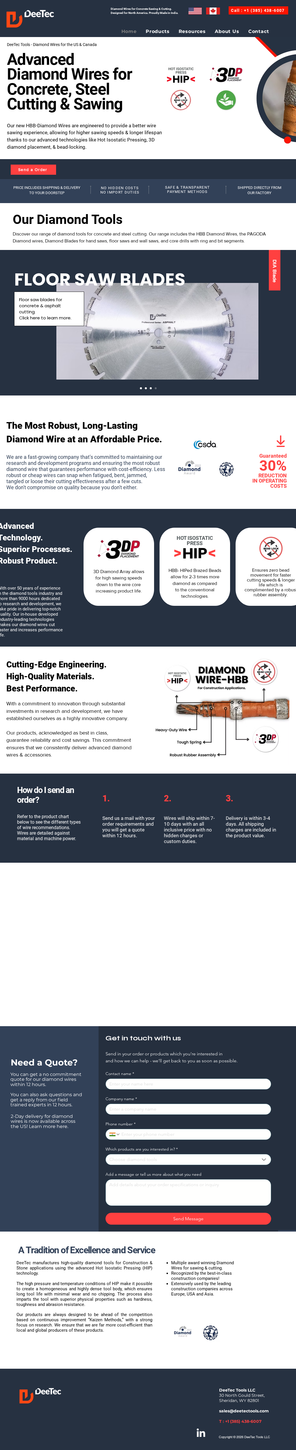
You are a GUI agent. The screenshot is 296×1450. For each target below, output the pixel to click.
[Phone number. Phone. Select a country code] (114, 1134)
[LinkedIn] (201, 1433)
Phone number (121, 1124)
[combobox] (188, 1159)
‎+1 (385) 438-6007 (243, 1421)
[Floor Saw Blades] (156, 388)
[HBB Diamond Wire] (141, 388)
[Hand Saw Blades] (151, 388)
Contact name (120, 1073)
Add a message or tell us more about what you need (153, 1174)
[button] (157, 31)
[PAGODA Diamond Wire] (146, 388)
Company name (121, 1098)
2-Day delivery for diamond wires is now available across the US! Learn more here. (43, 1121)
